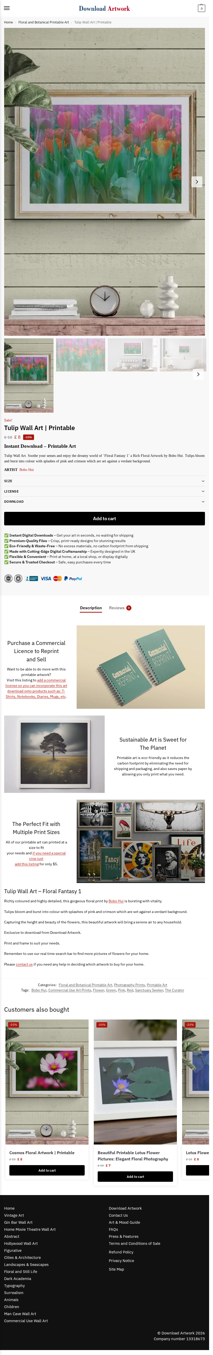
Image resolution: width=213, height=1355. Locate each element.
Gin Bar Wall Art (18, 1222)
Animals (11, 1299)
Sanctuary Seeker (149, 990)
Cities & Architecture (22, 1257)
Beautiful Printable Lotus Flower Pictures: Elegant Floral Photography (133, 1155)
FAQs (113, 1229)
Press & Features (123, 1236)
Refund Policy (121, 1252)
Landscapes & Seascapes (26, 1264)
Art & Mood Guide (124, 1222)
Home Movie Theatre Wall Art (30, 1229)
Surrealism (13, 1292)
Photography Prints (129, 985)
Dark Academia (17, 1278)
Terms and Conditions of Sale (134, 1243)
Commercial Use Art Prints (69, 990)
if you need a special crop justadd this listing (40, 858)
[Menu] (11, 8)
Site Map (116, 1269)
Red (130, 990)
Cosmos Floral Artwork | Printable (42, 1152)
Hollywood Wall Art (21, 1243)
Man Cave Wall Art (20, 1313)
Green (111, 990)
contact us (24, 964)
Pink (121, 990)
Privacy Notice (121, 1260)
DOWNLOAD (14, 501)
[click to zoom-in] (106, 182)
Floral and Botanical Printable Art (43, 22)
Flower (98, 990)
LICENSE (11, 491)
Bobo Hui (26, 470)
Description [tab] (91, 607)
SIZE (8, 481)
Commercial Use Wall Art (26, 1320)
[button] (201, 8)
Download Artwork (125, 1208)
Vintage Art (14, 1215)
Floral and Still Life (20, 1271)
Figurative (13, 1250)
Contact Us (118, 1215)
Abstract (11, 1236)
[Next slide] (196, 181)
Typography (14, 1285)
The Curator (174, 990)
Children (11, 1306)
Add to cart (104, 518)
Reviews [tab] (119, 607)
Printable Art (157, 985)
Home (8, 22)
